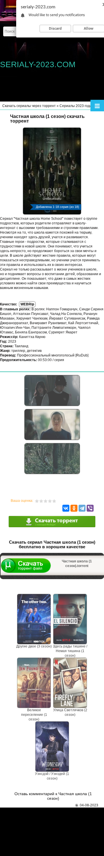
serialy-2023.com (37, 64)
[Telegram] (82, 508)
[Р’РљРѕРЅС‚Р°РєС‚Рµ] (65, 508)
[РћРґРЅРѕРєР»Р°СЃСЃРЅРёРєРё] (73, 508)
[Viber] (90, 508)
